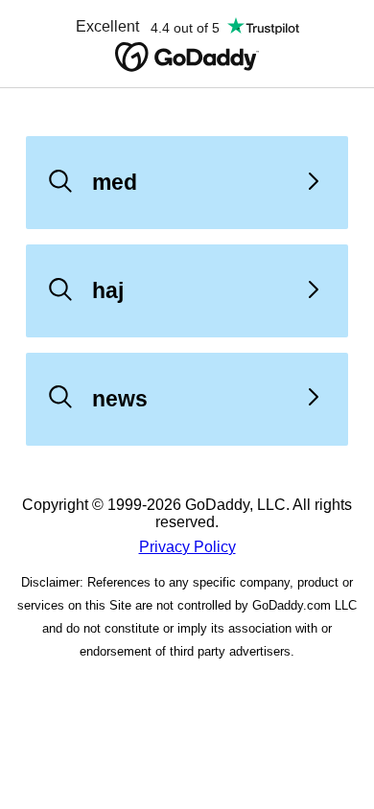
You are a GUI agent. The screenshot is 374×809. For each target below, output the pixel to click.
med (114, 182)
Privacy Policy (187, 547)
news (120, 398)
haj (108, 290)
